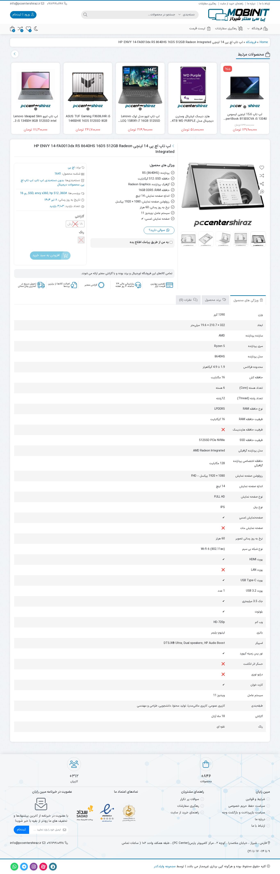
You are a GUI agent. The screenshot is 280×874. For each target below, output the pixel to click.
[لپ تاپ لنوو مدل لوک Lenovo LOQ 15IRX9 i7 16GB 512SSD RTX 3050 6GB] (140, 87)
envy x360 (41, 193)
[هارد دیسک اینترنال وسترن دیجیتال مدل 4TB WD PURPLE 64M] (192, 87)
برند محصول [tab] (213, 300)
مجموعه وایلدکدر (164, 866)
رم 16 (23, 193)
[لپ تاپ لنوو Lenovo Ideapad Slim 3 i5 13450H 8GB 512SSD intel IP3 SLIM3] (35, 87)
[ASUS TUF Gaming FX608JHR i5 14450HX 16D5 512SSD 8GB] (88, 87)
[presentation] (14, 54)
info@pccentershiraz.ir (25, 4)
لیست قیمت (197, 28)
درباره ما (251, 4)
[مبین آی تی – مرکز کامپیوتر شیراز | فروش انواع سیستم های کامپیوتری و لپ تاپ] (239, 15)
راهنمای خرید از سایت (231, 4)
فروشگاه (256, 28)
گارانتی (79, 216)
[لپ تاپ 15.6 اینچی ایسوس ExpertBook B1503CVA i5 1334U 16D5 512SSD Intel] (245, 87)
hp (51, 193)
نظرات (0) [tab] (186, 300)
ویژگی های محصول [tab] (246, 300)
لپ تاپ (39, 180)
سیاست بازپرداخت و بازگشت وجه (243, 812)
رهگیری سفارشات (207, 4)
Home (264, 42)
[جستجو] (85, 15)
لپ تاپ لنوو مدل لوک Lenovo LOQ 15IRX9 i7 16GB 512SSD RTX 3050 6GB (140, 119)
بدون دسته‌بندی (54, 180)
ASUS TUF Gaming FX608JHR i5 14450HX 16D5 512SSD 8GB (88, 119)
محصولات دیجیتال (68, 185)
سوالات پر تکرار (189, 799)
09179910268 (55, 4)
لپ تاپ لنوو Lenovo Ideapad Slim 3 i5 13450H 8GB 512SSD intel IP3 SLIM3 (35, 119)
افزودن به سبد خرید (46, 255)
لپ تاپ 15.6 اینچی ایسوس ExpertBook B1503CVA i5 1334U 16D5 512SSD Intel (245, 117)
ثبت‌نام (21, 829)
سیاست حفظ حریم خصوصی (246, 806)
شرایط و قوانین (255, 799)
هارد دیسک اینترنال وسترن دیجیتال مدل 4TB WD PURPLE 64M (192, 119)
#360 (63, 193)
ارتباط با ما (264, 4)
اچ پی (71, 167)
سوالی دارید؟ (157, 230)
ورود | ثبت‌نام (22, 14)
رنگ (81, 232)
